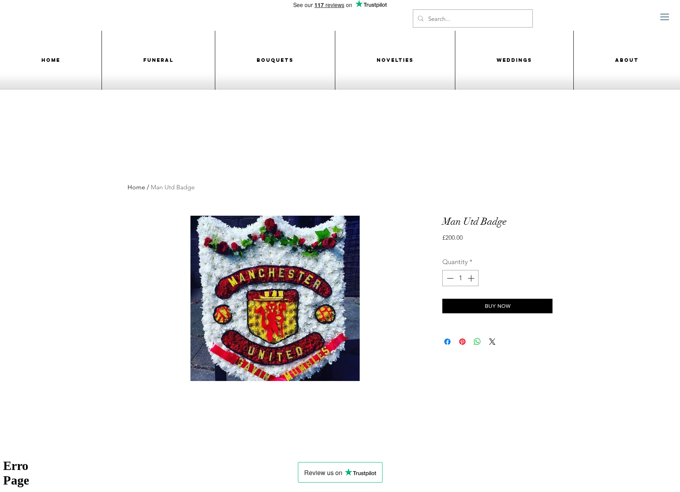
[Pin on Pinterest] (462, 341)
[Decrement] (449, 278)
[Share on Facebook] (447, 341)
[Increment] (472, 278)
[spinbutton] (460, 278)
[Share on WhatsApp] (477, 341)
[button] (664, 17)
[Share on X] (492, 341)
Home (136, 187)
